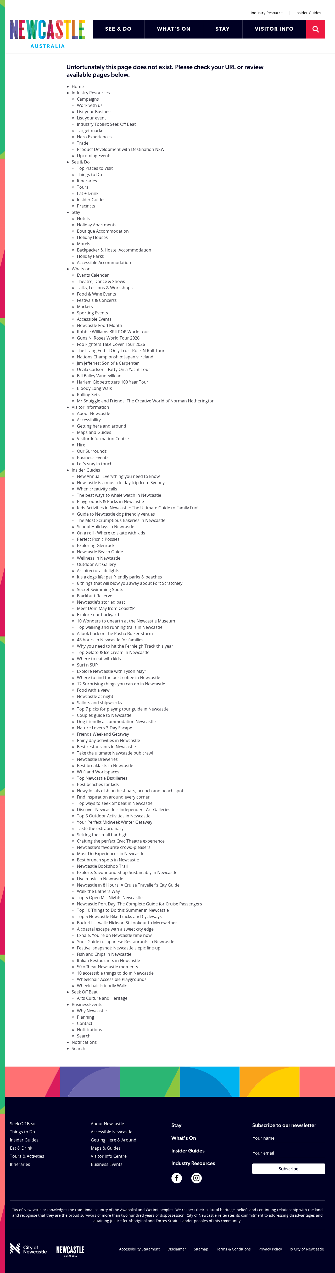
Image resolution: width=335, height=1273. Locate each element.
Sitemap (201, 1249)
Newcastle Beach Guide (100, 552)
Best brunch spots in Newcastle (108, 860)
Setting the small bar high (102, 835)
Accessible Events (94, 319)
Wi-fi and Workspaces (98, 772)
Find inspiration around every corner (113, 797)
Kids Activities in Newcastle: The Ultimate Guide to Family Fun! (137, 508)
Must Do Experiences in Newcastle (110, 853)
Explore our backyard (98, 615)
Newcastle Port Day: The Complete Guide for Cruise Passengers (139, 904)
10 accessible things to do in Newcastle (115, 973)
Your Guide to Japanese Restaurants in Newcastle (125, 941)
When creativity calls (97, 489)
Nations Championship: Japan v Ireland (115, 357)
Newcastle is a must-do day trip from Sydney (121, 482)
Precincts (86, 206)
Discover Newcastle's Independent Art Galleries (123, 809)
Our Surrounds (92, 451)
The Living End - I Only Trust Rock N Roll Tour (121, 350)
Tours (82, 187)
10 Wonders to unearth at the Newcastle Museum (126, 621)
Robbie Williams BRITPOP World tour (113, 332)
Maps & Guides (106, 1148)
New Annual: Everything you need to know (118, 476)
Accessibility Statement (139, 1249)
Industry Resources (267, 12)
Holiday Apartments (96, 225)
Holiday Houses (92, 237)
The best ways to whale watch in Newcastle (119, 495)
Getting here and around (101, 426)
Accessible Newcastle (111, 1132)
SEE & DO (118, 29)
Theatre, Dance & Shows (101, 281)
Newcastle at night (95, 696)
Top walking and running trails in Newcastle (120, 627)
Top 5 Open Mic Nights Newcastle (110, 897)
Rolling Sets (88, 394)
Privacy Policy (270, 1249)
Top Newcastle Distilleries (102, 778)
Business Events (93, 457)
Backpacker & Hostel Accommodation (114, 250)
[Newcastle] (70, 1251)
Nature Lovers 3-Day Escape (104, 728)
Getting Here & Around (113, 1140)
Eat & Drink (21, 1148)
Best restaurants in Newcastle (106, 747)
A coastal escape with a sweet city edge (115, 929)
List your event (91, 118)
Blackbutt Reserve (94, 596)
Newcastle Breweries (97, 759)
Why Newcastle (92, 1011)
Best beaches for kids (98, 784)
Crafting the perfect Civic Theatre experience (121, 841)
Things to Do (89, 174)
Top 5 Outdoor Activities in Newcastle (113, 816)
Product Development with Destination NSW (121, 149)
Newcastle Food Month (99, 325)
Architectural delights (98, 570)
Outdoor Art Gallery (96, 564)
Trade (82, 143)
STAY (223, 29)
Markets (85, 306)
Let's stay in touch (95, 464)
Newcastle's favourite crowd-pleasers (113, 847)
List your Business (95, 111)
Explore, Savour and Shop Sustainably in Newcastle (127, 872)
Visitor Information (90, 407)
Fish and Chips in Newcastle (104, 954)
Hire (81, 445)
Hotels (83, 218)
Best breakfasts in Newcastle (105, 765)
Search (84, 1036)
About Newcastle (93, 413)
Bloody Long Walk (94, 388)
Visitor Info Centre (109, 1156)
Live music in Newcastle (100, 879)
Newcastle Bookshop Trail (102, 866)
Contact (84, 1023)
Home (78, 86)
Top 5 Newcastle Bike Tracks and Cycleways (119, 916)
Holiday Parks (90, 256)
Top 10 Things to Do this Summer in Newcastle (123, 910)
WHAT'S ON (174, 29)
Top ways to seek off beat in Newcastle (115, 803)
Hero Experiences (94, 137)
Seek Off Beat (85, 992)
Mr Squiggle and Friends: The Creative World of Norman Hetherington (146, 401)
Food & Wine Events (96, 294)
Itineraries (87, 181)
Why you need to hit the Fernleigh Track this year (125, 646)
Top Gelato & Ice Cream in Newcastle (113, 652)
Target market (91, 130)
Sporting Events (92, 313)
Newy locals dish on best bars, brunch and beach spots (131, 791)
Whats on (81, 269)
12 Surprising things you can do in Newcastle (121, 684)
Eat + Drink (87, 193)
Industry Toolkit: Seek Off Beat (106, 124)
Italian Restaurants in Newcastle (108, 960)
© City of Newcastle (307, 1249)
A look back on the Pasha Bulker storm (115, 633)
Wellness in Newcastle (98, 558)
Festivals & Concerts (97, 300)
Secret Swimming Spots (100, 589)
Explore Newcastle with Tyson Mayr (111, 671)
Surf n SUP (87, 665)
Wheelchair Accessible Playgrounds (112, 979)
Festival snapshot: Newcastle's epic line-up (118, 948)
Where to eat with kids (99, 659)
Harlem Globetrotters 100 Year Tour (112, 382)
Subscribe (288, 1169)
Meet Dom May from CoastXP (106, 608)
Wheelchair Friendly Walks (103, 985)
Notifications (89, 1029)
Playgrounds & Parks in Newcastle (110, 501)
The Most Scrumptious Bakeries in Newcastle (121, 520)
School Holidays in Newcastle (105, 526)
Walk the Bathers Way (98, 891)
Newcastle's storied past (101, 602)
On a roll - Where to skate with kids (111, 533)
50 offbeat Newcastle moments (107, 967)
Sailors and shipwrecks (99, 703)
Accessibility (89, 420)
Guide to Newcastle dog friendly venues (116, 514)
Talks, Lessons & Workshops (105, 288)
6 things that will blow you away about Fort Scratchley (129, 583)
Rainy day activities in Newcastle (108, 740)
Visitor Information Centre (103, 438)
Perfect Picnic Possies (98, 539)
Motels (83, 244)
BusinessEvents (87, 1004)
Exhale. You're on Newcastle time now (114, 935)
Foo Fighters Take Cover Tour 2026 (111, 344)
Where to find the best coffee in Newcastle (118, 677)
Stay (76, 212)
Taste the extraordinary (100, 828)
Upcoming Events (94, 156)
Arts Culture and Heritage (102, 998)
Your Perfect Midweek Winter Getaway (114, 822)
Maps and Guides (94, 432)
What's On (183, 1138)
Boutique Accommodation (103, 231)
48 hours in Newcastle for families (110, 640)
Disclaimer (177, 1249)
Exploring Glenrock (95, 545)
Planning (85, 1017)
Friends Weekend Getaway (103, 734)
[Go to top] (324, 1262)
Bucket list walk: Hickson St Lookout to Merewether (127, 923)
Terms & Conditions (233, 1249)
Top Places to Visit (95, 168)
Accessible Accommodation (104, 262)
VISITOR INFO (274, 29)
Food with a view (93, 690)
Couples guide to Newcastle (104, 715)
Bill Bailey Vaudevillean (99, 376)
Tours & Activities (27, 1156)
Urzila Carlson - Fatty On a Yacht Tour (113, 369)
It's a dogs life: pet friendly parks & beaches (119, 577)
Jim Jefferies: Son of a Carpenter (108, 363)
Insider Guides (308, 12)
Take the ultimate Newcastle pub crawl (115, 753)
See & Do (81, 162)
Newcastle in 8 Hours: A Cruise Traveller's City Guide (128, 885)
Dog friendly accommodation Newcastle (116, 721)
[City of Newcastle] (28, 1248)
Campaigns (88, 99)
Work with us (90, 105)
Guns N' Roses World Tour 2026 (108, 338)
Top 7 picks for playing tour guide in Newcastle (123, 709)
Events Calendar (93, 275)
